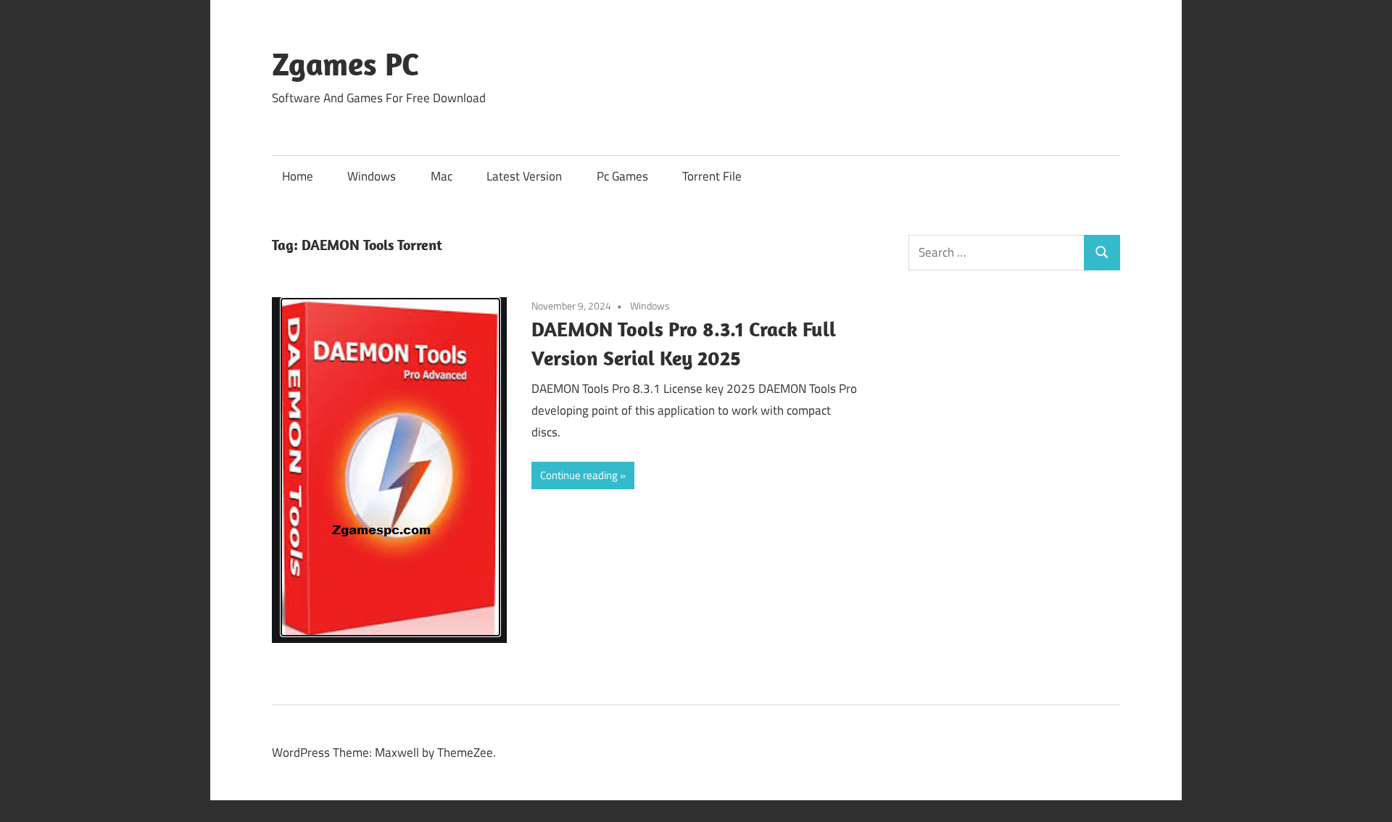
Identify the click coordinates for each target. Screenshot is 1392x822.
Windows (371, 176)
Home (297, 176)
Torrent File (712, 176)
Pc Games (622, 176)
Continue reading (579, 475)
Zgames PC (345, 63)
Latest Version (524, 176)
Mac (441, 176)
